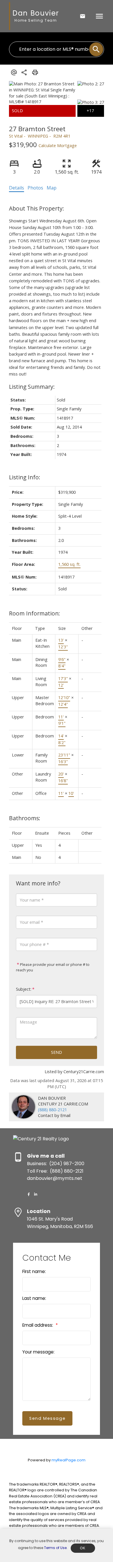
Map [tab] (52, 188)
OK (83, 1548)
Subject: (23, 989)
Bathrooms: (24, 818)
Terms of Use (55, 1547)
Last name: (34, 1298)
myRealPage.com (68, 1460)
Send (56, 1052)
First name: (34, 1271)
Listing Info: (24, 477)
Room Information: (34, 613)
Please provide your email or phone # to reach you (53, 967)
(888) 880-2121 (52, 1109)
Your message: (38, 1352)
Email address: (38, 1325)
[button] (28, 1194)
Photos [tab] (35, 188)
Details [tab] (16, 188)
